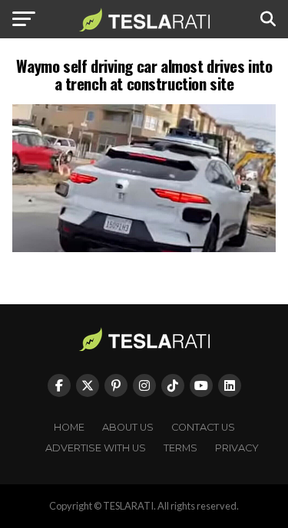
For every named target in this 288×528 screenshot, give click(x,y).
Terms (180, 448)
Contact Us (203, 427)
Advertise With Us (95, 448)
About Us (128, 427)
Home (69, 427)
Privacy (237, 448)
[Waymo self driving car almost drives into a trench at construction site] (144, 248)
